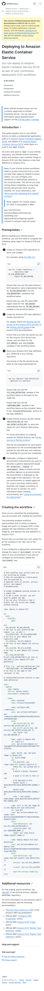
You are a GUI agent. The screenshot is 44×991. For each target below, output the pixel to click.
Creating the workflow (17, 507)
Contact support (10, 960)
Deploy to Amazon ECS (14, 13)
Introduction (10, 127)
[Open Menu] (40, 4)
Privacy (29, 980)
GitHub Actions (11, 9)
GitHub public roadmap (28, 119)
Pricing (4, 982)
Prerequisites (11, 230)
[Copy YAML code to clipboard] (38, 567)
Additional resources (16, 883)
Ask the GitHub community (14, 957)
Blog (24, 982)
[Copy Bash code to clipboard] (38, 264)
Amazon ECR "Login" (26, 922)
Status (35, 980)
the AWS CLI (29, 257)
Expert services (15, 982)
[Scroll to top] (38, 986)
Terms (21, 980)
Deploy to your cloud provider (17, 11)
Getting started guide (19, 327)
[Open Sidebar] (3, 11)
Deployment (24, 9)
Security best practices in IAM (19, 910)
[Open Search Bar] (34, 4)
